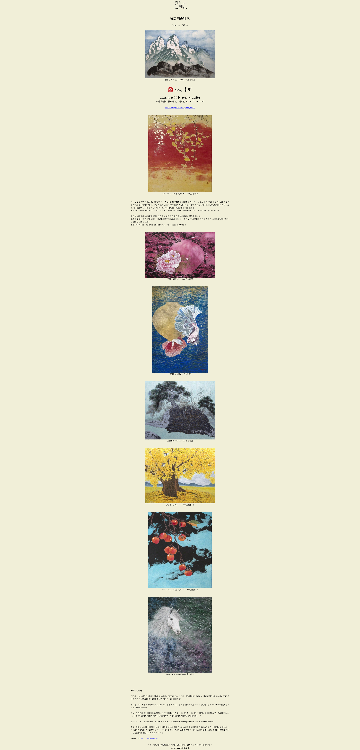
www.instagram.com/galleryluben (180, 107)
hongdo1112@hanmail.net (148, 738)
